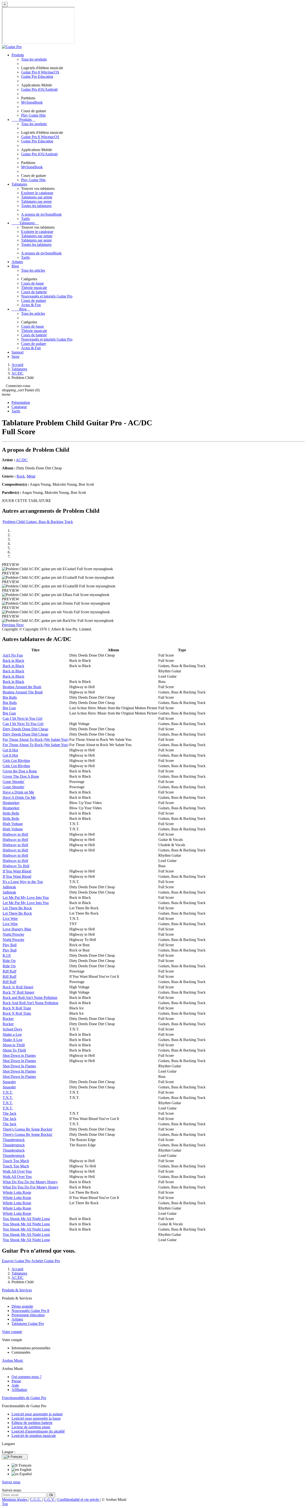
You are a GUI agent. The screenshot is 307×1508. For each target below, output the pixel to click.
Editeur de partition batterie (32, 1423)
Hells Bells (11, 813)
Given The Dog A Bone (21, 776)
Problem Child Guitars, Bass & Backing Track (38, 522)
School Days (12, 1029)
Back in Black (13, 660)
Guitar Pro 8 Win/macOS (40, 72)
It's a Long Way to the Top (23, 882)
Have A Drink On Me (19, 797)
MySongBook (32, 102)
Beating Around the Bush (22, 687)
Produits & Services (17, 1290)
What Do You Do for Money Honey (30, 1182)
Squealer (9, 1082)
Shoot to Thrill (14, 1045)
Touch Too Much (16, 1161)
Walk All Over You (17, 1171)
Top (5, 1504)
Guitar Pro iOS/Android (39, 89)
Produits (18, 55)
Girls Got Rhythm (16, 761)
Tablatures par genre (36, 201)
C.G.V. (50, 1499)
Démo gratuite (22, 1306)
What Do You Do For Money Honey (31, 1187)
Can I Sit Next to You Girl (22, 718)
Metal (31, 476)
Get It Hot (10, 750)
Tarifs (25, 219)
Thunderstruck (14, 1140)
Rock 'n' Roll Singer (18, 987)
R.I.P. (7, 955)
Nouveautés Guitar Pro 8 (30, 1311)
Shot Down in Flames (19, 1055)
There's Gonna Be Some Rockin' (28, 1129)
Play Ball (10, 945)
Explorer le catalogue (37, 193)
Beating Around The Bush (23, 692)
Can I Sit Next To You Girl (23, 724)
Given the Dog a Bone (20, 771)
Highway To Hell (16, 866)
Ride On (9, 961)
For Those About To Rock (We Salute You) (35, 739)
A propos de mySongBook (41, 214)
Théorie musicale (34, 288)
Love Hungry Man (17, 929)
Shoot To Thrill (14, 1050)
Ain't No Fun (13, 655)
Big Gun (9, 708)
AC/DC (22, 460)
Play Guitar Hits (33, 115)
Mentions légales (15, 1499)
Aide (15, 1385)
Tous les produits (34, 59)
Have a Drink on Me (18, 792)
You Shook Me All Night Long (26, 1219)
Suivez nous (11, 1482)
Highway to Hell (15, 834)
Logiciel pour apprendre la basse (36, 1418)
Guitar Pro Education (37, 76)
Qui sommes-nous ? (26, 1377)
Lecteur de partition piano (31, 1427)
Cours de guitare (33, 300)
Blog (15, 266)
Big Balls (10, 697)
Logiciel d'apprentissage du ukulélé (38, 1431)
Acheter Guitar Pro (45, 1261)
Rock (21, 476)
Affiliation (19, 1390)
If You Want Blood (17, 871)
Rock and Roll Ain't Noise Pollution (30, 998)
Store (15, 356)
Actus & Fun (31, 305)
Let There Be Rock (17, 908)
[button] (9, 625)
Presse (16, 1381)
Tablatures (19, 184)
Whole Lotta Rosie (17, 1192)
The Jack (9, 1113)
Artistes (17, 262)
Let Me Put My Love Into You (26, 897)
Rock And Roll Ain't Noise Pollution (30, 1003)
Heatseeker (11, 803)
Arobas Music (12, 1360)
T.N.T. (8, 1092)
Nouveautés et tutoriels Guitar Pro (46, 296)
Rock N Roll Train (17, 1008)
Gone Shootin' (13, 782)
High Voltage (13, 824)
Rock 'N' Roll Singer (18, 992)
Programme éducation (28, 1315)
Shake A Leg (12, 1040)
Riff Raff (9, 971)
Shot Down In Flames (19, 1061)
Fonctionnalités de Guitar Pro (24, 1398)
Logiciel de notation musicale (34, 1436)
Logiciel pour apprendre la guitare (37, 1414)
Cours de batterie (34, 292)
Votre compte (12, 1332)
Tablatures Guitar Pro (28, 1324)
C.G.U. (36, 1499)
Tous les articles (33, 270)
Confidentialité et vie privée (78, 1499)
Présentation (21, 402)
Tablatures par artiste (36, 197)
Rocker (8, 1019)
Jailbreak (9, 887)
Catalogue (19, 407)
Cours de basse (32, 283)
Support (18, 352)
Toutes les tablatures (36, 206)
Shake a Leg (12, 1034)
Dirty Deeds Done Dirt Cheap (25, 729)
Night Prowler (13, 934)
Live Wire (10, 919)
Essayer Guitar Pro (16, 1261)
